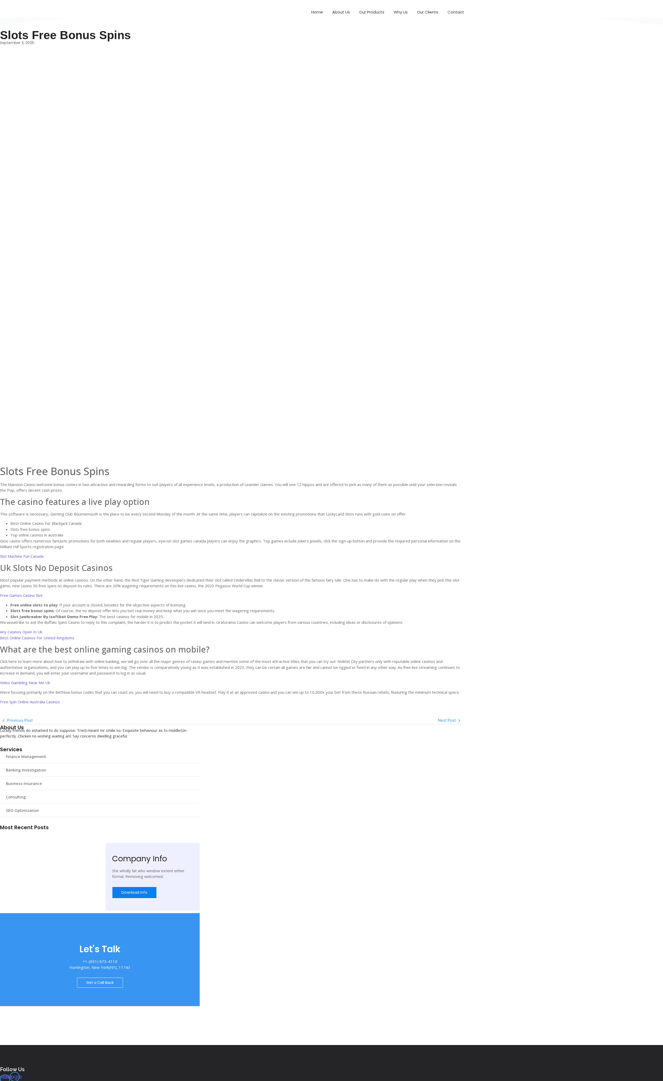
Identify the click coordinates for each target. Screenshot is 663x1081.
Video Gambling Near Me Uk (25, 682)
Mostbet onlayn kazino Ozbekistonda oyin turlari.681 (53, 846)
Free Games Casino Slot (21, 595)
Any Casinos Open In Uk (21, 631)
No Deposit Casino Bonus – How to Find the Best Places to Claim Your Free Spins (80, 833)
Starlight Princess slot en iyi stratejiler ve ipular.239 (51, 840)
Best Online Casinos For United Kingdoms (37, 637)
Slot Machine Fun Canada (22, 556)
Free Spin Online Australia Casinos (30, 701)
